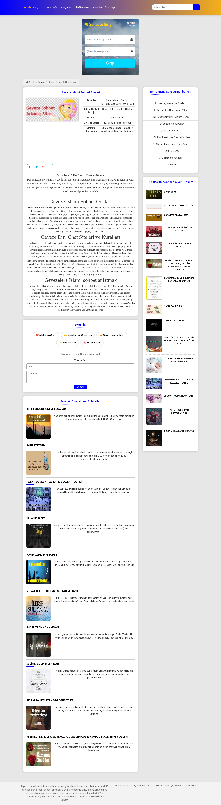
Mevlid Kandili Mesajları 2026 (172, 110)
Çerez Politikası (179, 785)
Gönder (80, 387)
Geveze (32, 286)
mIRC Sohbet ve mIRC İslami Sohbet (172, 117)
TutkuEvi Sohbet (172, 151)
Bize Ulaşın (132, 785)
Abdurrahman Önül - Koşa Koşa (171, 144)
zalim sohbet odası (172, 157)
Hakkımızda (145, 785)
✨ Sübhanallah (67, 342)
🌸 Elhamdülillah (92, 342)
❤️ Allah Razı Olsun (46, 335)
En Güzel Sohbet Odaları (171, 123)
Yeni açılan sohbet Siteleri (171, 103)
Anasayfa (120, 785)
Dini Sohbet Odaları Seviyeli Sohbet (172, 137)
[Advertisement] (52, 143)
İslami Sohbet (38, 82)
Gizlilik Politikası (161, 785)
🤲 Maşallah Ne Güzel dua (78, 335)
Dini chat (53, 221)
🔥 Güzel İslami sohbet (111, 335)
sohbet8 (171, 164)
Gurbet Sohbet (172, 130)
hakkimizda (194, 785)
